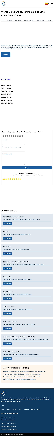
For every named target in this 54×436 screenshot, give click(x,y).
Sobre (3, 20)
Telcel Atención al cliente (7, 420)
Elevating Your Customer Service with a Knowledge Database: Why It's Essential (21, 376)
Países (33, 409)
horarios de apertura (29, 20)
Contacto (26, 409)
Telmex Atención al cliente (8, 417)
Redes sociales (40, 20)
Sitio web (10, 20)
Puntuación (49, 20)
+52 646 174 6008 (6, 79)
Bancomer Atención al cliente (9, 429)
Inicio (2, 409)
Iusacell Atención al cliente (8, 423)
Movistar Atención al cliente (8, 426)
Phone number (18, 20)
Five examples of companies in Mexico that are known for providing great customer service (24, 371)
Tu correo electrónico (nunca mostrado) (11, 147)
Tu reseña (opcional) (7, 154)
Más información (7, 223)
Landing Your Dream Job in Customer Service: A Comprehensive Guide (19, 379)
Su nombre (4, 140)
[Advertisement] (27, 34)
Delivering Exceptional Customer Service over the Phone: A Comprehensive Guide (22, 374)
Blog (20, 409)
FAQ (38, 409)
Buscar (14, 409)
